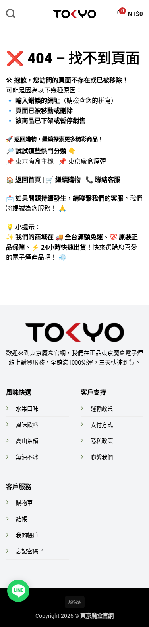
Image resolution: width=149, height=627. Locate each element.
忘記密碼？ (30, 551)
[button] (10, 13)
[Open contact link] (18, 591)
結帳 (21, 519)
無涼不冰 (27, 457)
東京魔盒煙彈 (87, 161)
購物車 (24, 503)
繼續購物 (68, 180)
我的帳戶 (27, 535)
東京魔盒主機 (34, 161)
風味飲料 (27, 425)
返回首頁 (28, 180)
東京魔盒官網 (97, 616)
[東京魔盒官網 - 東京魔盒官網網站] (75, 14)
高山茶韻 (27, 441)
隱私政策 (102, 441)
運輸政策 (102, 409)
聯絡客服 (107, 180)
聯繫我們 (102, 457)
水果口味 (27, 409)
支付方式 (102, 425)
